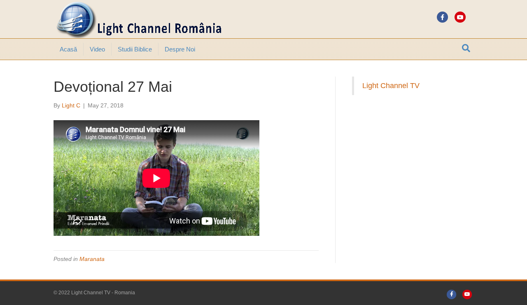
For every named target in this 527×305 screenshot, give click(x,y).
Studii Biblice (135, 49)
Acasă (68, 49)
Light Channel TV (391, 85)
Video (97, 49)
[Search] (466, 48)
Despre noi (180, 49)
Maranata (92, 259)
